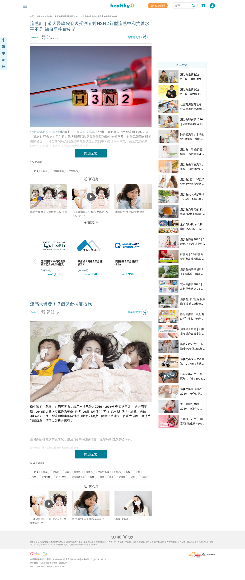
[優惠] (203, 6)
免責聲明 (53, 563)
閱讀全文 (91, 153)
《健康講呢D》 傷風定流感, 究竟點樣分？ (90, 213)
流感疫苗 (46, 477)
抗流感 (117, 471)
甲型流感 (73, 170)
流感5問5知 (121, 519)
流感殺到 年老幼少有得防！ (130, 211)
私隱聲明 (44, 563)
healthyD (75, 559)
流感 (45, 170)
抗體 (138, 471)
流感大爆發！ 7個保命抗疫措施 (48, 211)
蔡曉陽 (122, 477)
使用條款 (34, 563)
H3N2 (35, 170)
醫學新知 (40, 16)
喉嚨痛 (89, 471)
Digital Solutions (98, 559)
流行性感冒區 (78, 477)
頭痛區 (143, 477)
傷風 (45, 471)
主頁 (32, 16)
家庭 (68, 559)
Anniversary (58, 559)
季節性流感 (103, 471)
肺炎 (102, 477)
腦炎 (111, 477)
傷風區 (56, 471)
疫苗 (92, 477)
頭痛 (133, 477)
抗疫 (128, 471)
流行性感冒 (61, 477)
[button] (138, 37)
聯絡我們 (63, 563)
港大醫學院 (58, 170)
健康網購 (159, 5)
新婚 (49, 559)
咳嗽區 (77, 471)
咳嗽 (67, 471)
